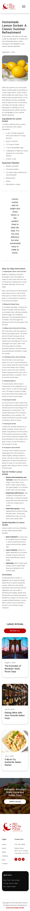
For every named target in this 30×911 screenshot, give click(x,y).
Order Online (15, 801)
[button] (23, 6)
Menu (4, 852)
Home (4, 844)
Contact (5, 863)
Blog (3, 860)
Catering (5, 856)
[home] (9, 6)
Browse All (15, 631)
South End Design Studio (15, 908)
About (4, 848)
